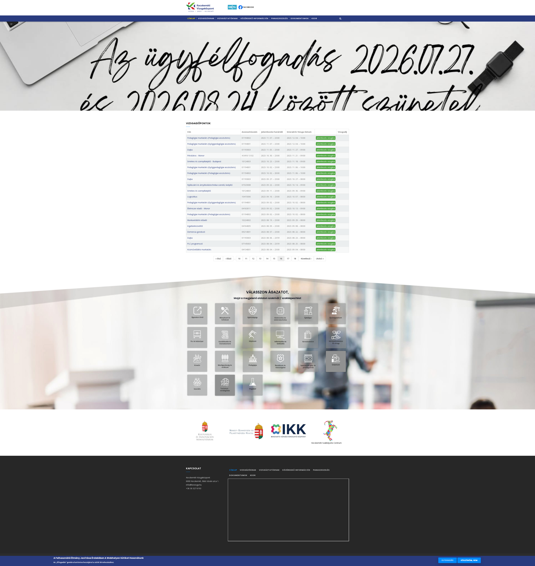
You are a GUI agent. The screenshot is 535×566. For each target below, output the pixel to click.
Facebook (248, 7)
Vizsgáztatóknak (227, 18)
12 (254, 258)
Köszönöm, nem (469, 560)
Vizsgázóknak (206, 18)
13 (261, 258)
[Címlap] (200, 7)
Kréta (232, 7)
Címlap (191, 18)
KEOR (314, 18)
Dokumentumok (300, 18)
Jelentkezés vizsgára (326, 138)
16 (282, 259)
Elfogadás (447, 560)
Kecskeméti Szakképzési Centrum (249, 443)
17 (289, 258)
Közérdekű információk (254, 18)
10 (240, 258)
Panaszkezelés (279, 18)
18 (296, 258)
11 (247, 258)
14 (268, 258)
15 (275, 258)
